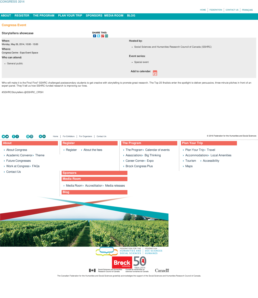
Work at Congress (17, 166)
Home (203, 10)
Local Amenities (221, 155)
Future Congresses (18, 160)
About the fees (93, 149)
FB (94, 35)
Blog (131, 15)
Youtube (45, 136)
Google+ (102, 36)
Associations (134, 155)
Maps (189, 166)
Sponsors (94, 15)
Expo (150, 160)
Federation (216, 10)
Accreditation (93, 185)
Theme (39, 155)
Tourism (190, 160)
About (6, 15)
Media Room (113, 15)
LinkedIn (32, 136)
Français (247, 10)
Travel (211, 149)
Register (22, 15)
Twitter (7, 136)
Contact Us (232, 10)
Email (106, 36)
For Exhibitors (68, 136)
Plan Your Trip (70, 15)
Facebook (19, 136)
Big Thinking (153, 155)
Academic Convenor (19, 155)
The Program (43, 15)
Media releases (115, 185)
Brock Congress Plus (139, 166)
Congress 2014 (12, 1)
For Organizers (85, 136)
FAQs (35, 166)
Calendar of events (157, 149)
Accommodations (196, 155)
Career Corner (135, 160)
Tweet (98, 35)
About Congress (16, 149)
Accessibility (211, 160)
